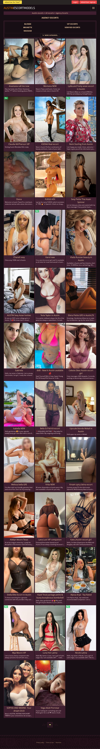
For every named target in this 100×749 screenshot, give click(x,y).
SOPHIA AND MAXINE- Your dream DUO (19, 709)
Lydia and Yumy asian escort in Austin (81, 87)
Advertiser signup (88, 2)
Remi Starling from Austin (81, 144)
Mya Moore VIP (19, 652)
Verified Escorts (72, 27)
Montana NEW (50, 86)
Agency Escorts (62, 13)
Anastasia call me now (19, 86)
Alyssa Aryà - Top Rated (81, 594)
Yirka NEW (50, 484)
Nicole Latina (81, 652)
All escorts (49, 13)
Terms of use (50, 742)
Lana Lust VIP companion (50, 539)
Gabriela (19, 370)
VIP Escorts (72, 24)
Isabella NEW (19, 428)
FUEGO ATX (50, 199)
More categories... (51, 35)
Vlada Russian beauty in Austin (81, 259)
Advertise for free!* (12, 2)
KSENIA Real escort (50, 144)
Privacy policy (40, 742)
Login (75, 2)
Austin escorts (38, 13)
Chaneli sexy (19, 257)
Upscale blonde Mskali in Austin (81, 430)
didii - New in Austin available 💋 (50, 372)
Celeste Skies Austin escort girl (81, 372)
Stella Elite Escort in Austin (19, 594)
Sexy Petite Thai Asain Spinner (81, 201)
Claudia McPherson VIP (19, 144)
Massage (28, 31)
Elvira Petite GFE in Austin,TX (81, 315)
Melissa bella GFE (19, 484)
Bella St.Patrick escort (50, 428)
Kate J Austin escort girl (81, 539)
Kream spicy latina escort (81, 484)
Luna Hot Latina (50, 652)
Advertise (58, 742)
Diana (19, 199)
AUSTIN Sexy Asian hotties (19, 315)
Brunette (27, 27)
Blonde (27, 24)
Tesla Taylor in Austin (50, 315)
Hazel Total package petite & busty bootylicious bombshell (50, 596)
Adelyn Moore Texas (19, 539)
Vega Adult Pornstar (50, 708)
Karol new (50, 257)
